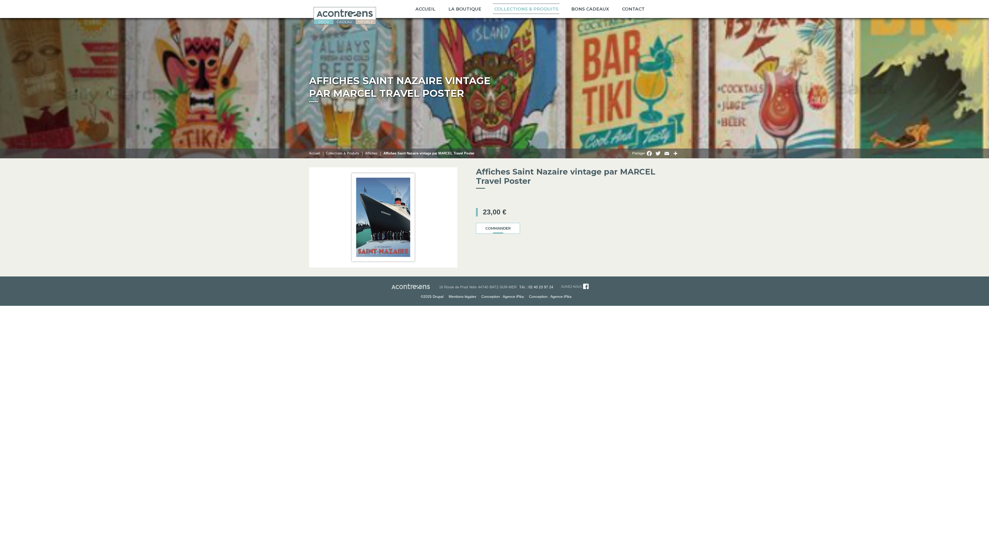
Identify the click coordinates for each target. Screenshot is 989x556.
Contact (633, 9)
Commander (498, 228)
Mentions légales (462, 297)
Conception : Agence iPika (502, 297)
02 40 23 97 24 (540, 287)
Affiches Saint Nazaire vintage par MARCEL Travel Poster (428, 153)
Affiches (371, 153)
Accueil (425, 9)
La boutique (464, 9)
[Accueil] (344, 17)
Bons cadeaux (590, 9)
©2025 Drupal (432, 297)
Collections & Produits (526, 9)
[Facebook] (586, 287)
